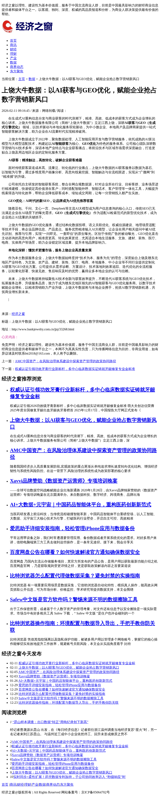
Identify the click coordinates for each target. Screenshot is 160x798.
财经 (13, 49)
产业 (13, 58)
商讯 (13, 45)
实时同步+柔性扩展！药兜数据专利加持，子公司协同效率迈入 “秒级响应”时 (69, 777)
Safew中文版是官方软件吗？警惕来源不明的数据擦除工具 (74, 599)
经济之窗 (18, 314)
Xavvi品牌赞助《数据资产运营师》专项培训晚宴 (64, 480)
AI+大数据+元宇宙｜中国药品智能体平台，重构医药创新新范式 (80, 504)
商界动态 (16, 67)
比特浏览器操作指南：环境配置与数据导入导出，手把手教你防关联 (69, 702)
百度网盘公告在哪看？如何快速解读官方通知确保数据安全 (75, 552)
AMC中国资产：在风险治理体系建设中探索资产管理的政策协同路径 (65, 361)
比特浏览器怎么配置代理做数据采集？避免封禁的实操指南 (75, 575)
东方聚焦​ (16, 71)
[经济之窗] (33, 33)
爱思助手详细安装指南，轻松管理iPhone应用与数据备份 (72, 528)
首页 (13, 40)
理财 (13, 53)
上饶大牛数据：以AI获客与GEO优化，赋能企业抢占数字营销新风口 (69, 667)
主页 (21, 79)
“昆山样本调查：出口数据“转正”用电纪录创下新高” (50, 722)
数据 (13, 62)
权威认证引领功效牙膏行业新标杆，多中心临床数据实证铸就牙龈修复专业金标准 (75, 369)
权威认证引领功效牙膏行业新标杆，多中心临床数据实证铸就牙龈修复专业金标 (77, 663)
